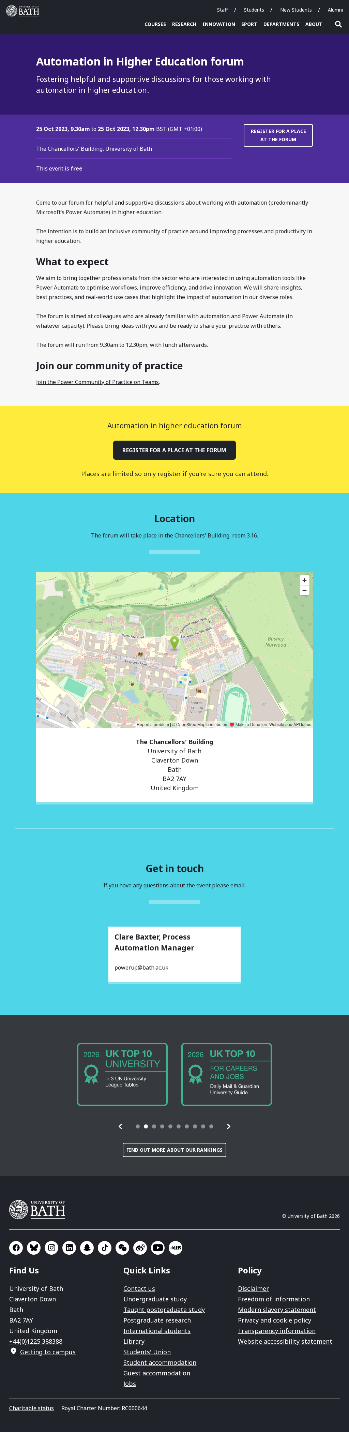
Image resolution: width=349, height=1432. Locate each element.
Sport (249, 24)
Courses (155, 24)
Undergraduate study (155, 1299)
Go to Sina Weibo (140, 1248)
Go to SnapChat (87, 1248)
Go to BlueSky (34, 1248)
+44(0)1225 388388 (35, 1341)
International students (157, 1331)
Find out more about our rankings (174, 1150)
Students (254, 9)
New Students (296, 9)
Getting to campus (48, 1352)
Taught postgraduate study (164, 1309)
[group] (122, 1074)
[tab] (138, 1126)
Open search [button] (338, 24)
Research (184, 24)
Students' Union (147, 1352)
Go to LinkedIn (69, 1248)
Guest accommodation (156, 1373)
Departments (281, 24)
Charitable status (31, 1408)
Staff (222, 9)
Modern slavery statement (277, 1309)
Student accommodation (159, 1362)
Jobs (129, 1383)
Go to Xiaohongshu (175, 1248)
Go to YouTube (158, 1248)
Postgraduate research (157, 1320)
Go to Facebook (16, 1248)
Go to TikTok (104, 1248)
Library (134, 1341)
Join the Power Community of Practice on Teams (97, 382)
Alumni (335, 9)
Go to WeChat (122, 1248)
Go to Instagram (51, 1248)
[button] (120, 1126)
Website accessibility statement (285, 1341)
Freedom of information (274, 1299)
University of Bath (24, 11)
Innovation (218, 24)
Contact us (139, 1288)
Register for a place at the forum (278, 135)
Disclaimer (253, 1288)
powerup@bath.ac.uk (141, 967)
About (313, 24)
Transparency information (277, 1331)
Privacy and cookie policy (274, 1320)
